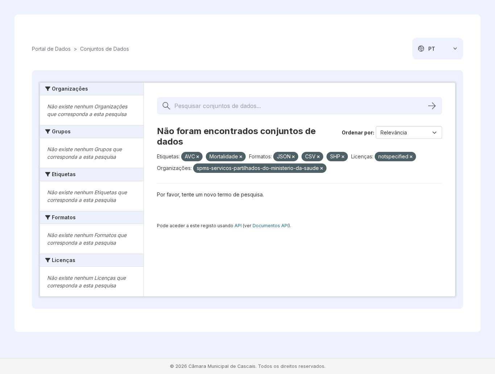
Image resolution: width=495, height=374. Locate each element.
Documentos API (270, 225)
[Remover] (197, 156)
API (238, 225)
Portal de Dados (51, 49)
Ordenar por (357, 132)
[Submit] (432, 106)
